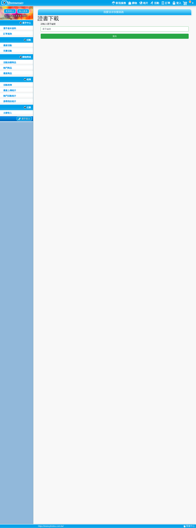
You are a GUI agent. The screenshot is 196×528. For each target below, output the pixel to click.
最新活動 (7, 45)
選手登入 (26, 119)
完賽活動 (7, 51)
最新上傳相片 (9, 90)
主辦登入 (7, 113)
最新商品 (7, 73)
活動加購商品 (9, 62)
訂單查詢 (7, 34)
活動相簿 (7, 85)
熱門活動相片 (9, 96)
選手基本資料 (9, 28)
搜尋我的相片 (9, 101)
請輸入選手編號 (48, 24)
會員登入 (10, 11)
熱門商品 (7, 68)
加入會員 (23, 11)
